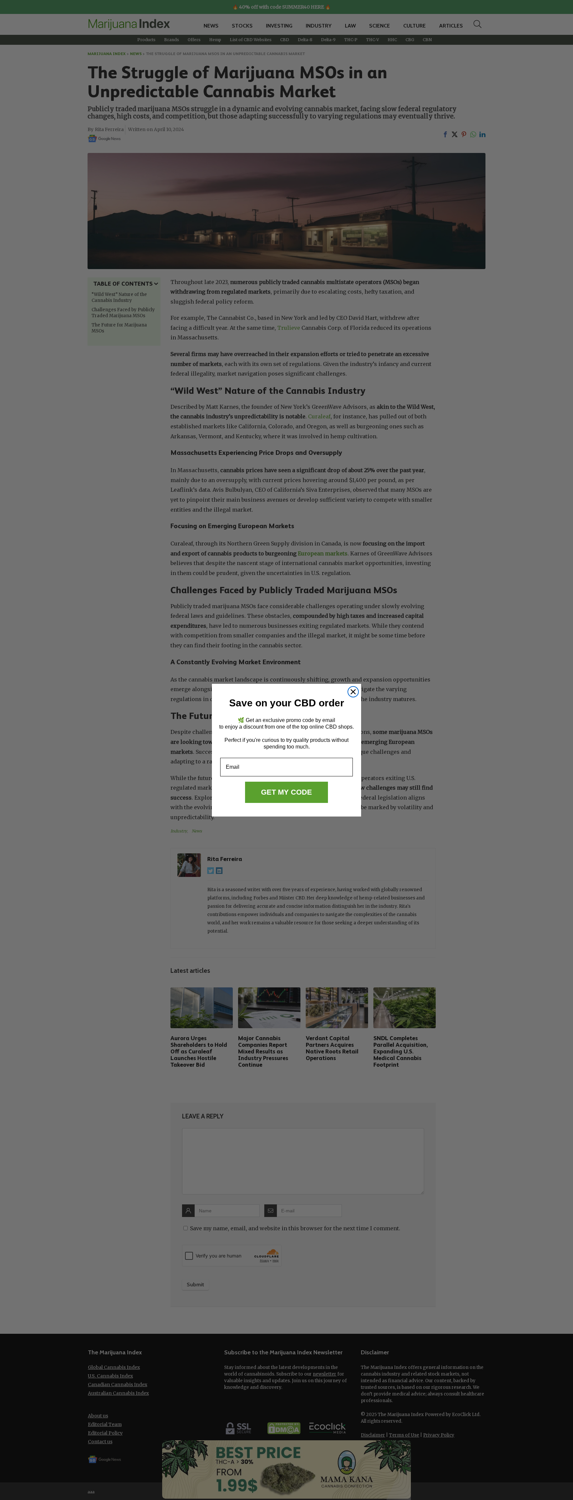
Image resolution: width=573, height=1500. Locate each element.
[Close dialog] (353, 691)
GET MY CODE (286, 792)
